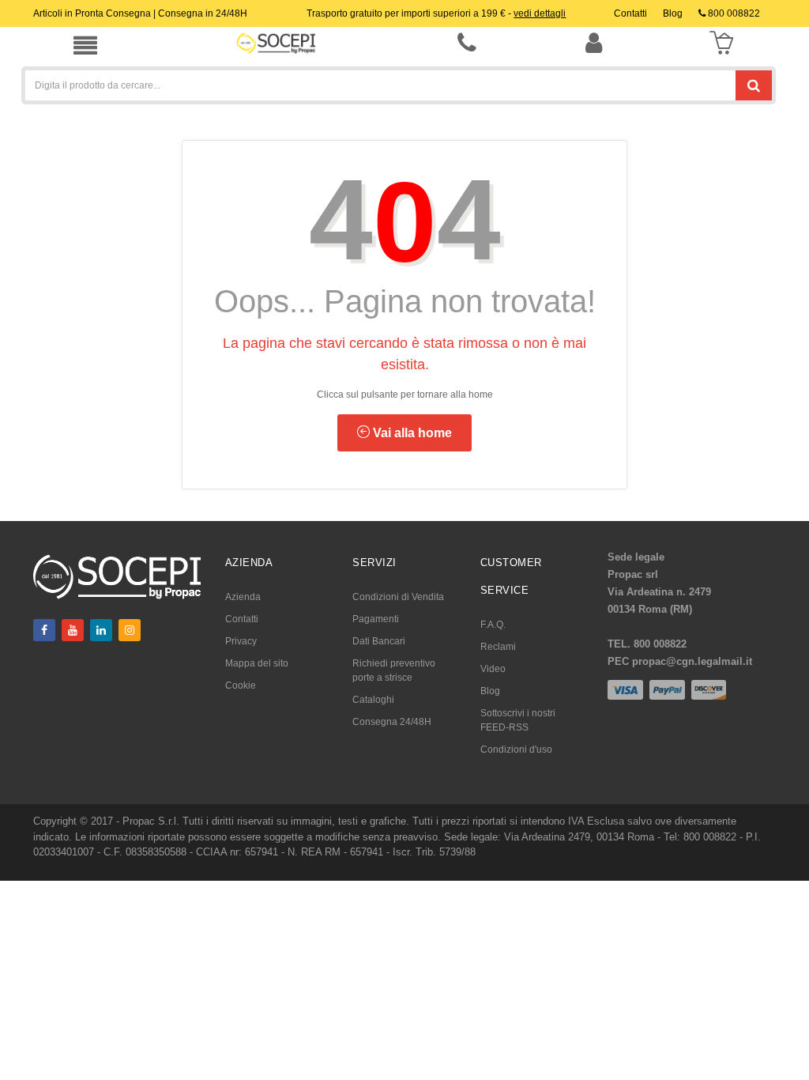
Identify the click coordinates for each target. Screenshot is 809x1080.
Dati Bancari (378, 641)
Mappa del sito (256, 663)
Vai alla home (411, 433)
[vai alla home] (276, 42)
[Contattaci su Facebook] (44, 630)
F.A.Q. (493, 624)
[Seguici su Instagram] (130, 630)
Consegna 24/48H (391, 721)
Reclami (498, 646)
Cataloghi (373, 699)
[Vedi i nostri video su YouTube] (73, 630)
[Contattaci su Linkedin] (101, 630)
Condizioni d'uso (516, 749)
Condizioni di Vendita (398, 596)
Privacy (241, 641)
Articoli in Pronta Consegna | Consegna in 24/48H (140, 13)
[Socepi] (117, 576)
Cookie (240, 685)
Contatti (241, 619)
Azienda (243, 596)
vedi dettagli (540, 13)
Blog (490, 691)
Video (493, 668)
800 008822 (733, 13)
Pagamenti (375, 619)
